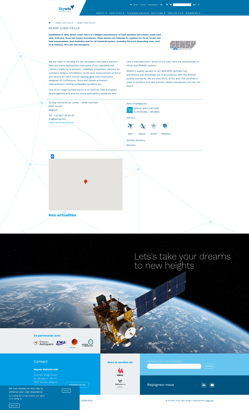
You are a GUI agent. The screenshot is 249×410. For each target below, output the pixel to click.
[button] (85, 182)
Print (161, 5)
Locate (52, 156)
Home (130, 5)
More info (14, 406)
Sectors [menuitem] (157, 13)
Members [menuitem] (192, 13)
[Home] (67, 7)
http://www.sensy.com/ (62, 122)
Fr (199, 4)
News (136, 5)
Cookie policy (87, 400)
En (194, 4)
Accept (66, 391)
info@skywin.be (77, 384)
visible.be (209, 401)
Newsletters (153, 5)
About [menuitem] (100, 13)
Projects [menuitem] (174, 13)
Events (143, 5)
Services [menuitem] (115, 13)
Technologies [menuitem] (137, 13)
